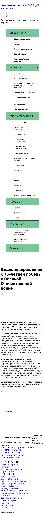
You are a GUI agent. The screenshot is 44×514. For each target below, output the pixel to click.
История (17, 44)
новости (5, 503)
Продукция (18, 74)
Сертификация (20, 54)
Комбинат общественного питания (24, 159)
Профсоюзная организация (19, 140)
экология (5, 495)
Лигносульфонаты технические (21, 104)
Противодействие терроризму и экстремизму (21, 232)
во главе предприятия (11, 469)
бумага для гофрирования (13, 481)
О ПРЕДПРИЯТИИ (18, 33)
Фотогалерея (19, 213)
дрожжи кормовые (10, 488)
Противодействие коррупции (21, 60)
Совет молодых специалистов (20, 147)
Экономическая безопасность (20, 240)
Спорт (16, 175)
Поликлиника (19, 165)
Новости (17, 208)
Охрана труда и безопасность (20, 128)
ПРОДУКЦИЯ (15, 67)
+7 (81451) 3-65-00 (11, 450)
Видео (16, 218)
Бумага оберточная (22, 98)
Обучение (18, 190)
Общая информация (22, 39)
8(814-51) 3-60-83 (15, 455)
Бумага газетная (21, 79)
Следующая (24, 442)
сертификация (8, 471)
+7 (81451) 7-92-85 (10, 452)
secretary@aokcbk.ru (10, 457)
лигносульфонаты (9, 486)
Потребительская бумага (24, 93)
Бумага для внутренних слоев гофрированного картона (24, 85)
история (5, 467)
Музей (16, 180)
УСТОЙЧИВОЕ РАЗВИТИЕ (21, 116)
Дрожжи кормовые (21, 110)
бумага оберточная (10, 479)
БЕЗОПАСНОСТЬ (17, 224)
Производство (20, 122)
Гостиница (18, 170)
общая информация (10, 464)
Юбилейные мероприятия (24, 195)
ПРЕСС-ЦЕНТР (16, 202)
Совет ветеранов (21, 153)
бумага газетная (8, 476)
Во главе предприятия (23, 49)
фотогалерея (7, 505)
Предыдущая (8, 442)
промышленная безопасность (15, 493)
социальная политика (11, 498)
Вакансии (18, 185)
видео (4, 507)
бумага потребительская (12, 483)
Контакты (14, 248)
